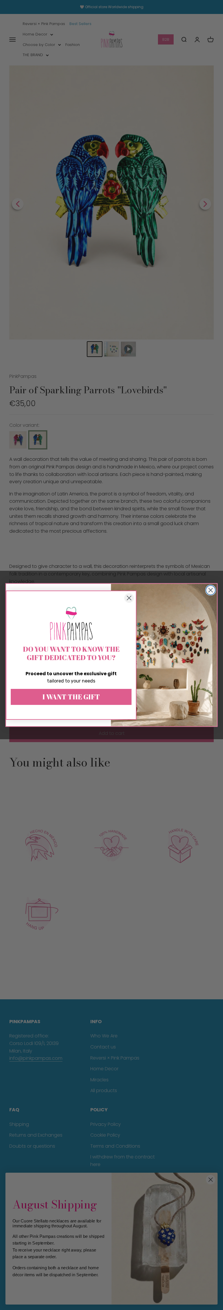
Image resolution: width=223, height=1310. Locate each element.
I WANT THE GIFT (71, 696)
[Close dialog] (210, 590)
